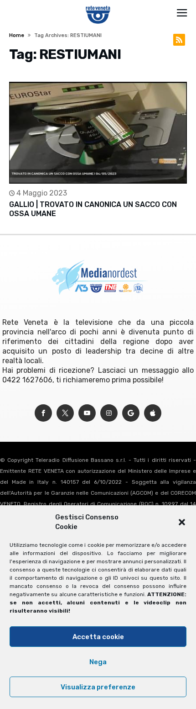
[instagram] (109, 413)
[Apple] (152, 413)
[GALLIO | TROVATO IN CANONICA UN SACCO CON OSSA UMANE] (97, 133)
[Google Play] (130, 413)
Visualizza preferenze (98, 687)
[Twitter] (65, 413)
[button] (181, 522)
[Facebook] (43, 413)
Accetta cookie (98, 637)
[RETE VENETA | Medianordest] (98, 5)
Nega (98, 662)
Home (16, 35)
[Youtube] (87, 413)
